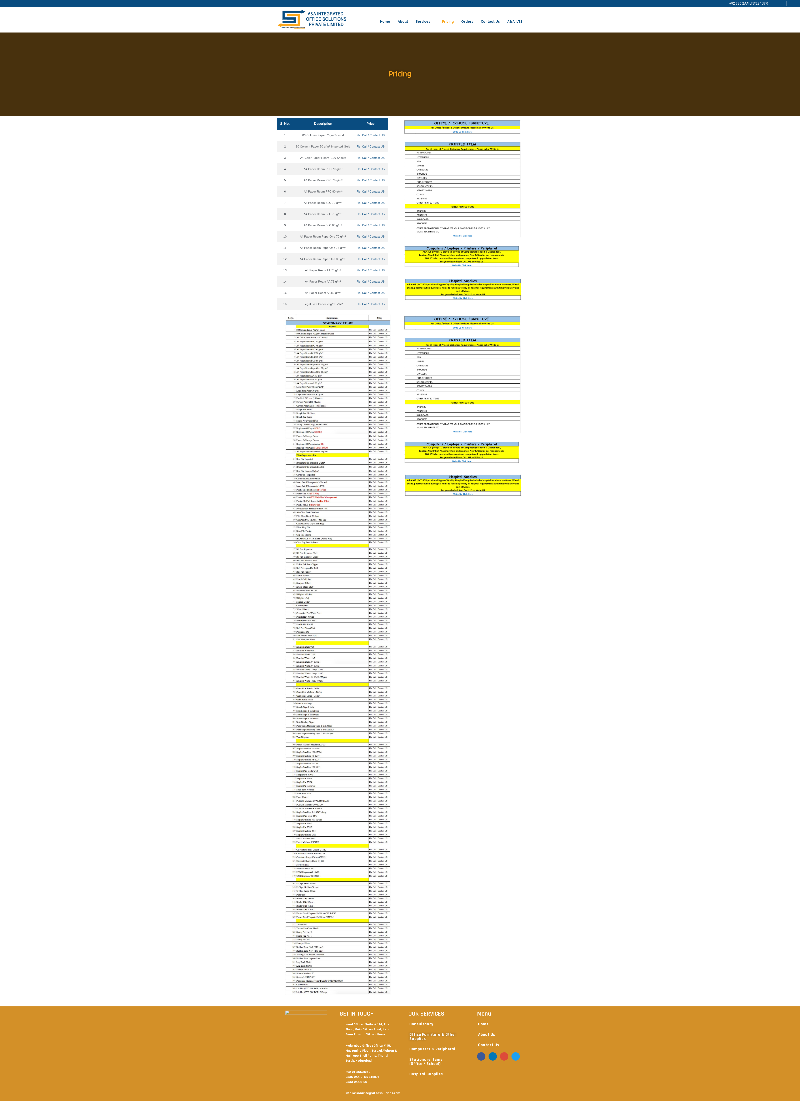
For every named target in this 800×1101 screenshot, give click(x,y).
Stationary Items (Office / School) (425, 1061)
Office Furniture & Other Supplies (432, 1036)
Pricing (448, 22)
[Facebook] (481, 1056)
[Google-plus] (504, 1056)
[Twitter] (515, 1056)
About (403, 22)
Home (385, 22)
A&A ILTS (514, 22)
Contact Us (490, 22)
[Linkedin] (493, 1056)
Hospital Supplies (426, 1074)
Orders (467, 22)
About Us (486, 1034)
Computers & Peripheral (432, 1049)
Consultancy (421, 1024)
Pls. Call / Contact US (370, 135)
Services (423, 22)
